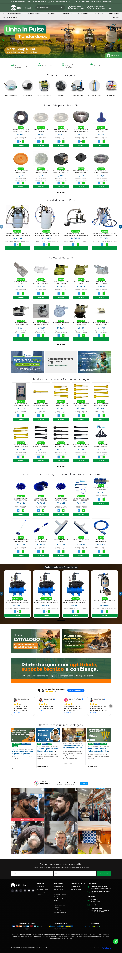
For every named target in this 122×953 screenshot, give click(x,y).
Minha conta (40, 886)
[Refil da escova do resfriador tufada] (61, 486)
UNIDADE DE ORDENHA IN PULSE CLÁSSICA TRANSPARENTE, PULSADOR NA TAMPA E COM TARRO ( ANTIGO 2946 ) (46, 235)
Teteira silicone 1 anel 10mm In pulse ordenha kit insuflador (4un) (20, 446)
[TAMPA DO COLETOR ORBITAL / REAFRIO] (101, 269)
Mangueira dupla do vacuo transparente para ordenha (81, 131)
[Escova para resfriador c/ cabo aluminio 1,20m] (21, 527)
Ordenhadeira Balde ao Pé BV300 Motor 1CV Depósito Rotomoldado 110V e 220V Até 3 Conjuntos (75, 602)
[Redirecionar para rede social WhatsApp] (74, 1)
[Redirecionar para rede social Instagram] (69, 1)
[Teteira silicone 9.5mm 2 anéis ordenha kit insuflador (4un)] (81, 391)
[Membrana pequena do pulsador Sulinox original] (21, 159)
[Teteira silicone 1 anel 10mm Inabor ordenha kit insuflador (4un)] (41, 391)
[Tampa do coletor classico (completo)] (21, 311)
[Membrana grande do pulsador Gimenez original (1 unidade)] (41, 159)
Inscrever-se (103, 873)
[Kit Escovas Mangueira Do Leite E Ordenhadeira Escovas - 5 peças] (81, 486)
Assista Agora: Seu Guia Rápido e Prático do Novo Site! (47, 751)
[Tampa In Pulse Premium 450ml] (81, 269)
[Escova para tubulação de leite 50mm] (101, 481)
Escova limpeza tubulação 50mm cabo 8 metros (101, 541)
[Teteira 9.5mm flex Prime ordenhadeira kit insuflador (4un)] (61, 433)
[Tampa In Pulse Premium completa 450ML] (61, 269)
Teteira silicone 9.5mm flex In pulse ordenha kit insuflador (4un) (61, 405)
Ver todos (61, 192)
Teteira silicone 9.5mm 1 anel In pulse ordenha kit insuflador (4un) (101, 405)
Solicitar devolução (76, 889)
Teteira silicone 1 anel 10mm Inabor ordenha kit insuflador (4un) (41, 405)
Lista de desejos (41, 892)
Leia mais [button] (16, 712)
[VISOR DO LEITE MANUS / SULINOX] (21, 269)
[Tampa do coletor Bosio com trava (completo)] (41, 311)
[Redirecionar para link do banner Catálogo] (35, 641)
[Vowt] (102, 947)
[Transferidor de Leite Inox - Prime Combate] (105, 584)
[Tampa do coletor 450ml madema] (61, 311)
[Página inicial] (21, 7)
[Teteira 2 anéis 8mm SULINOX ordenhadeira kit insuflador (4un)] (101, 433)
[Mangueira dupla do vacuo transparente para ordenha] (81, 117)
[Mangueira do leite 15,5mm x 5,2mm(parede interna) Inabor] (101, 159)
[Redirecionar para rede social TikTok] (71, 1)
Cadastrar (100, 8)
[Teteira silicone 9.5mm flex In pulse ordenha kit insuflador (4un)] (61, 391)
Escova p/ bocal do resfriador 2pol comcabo (41, 541)
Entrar (92, 8)
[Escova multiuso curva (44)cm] (81, 527)
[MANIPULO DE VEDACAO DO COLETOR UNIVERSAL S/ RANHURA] (81, 159)
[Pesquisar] (62, 7)
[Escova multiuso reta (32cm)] (61, 527)
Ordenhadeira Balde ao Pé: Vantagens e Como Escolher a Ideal (73, 748)
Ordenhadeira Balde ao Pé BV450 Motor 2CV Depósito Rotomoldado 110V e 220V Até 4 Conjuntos (46, 602)
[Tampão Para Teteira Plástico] (101, 117)
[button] (3, 39)
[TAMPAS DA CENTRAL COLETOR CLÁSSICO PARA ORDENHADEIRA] (41, 269)
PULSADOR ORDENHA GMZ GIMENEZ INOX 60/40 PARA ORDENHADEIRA (61, 172)
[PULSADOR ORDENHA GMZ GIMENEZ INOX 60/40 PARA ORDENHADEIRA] (61, 159)
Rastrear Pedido (58, 889)
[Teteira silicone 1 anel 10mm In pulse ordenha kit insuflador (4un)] (21, 433)
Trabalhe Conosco (59, 903)
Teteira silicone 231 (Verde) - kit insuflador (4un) (21, 405)
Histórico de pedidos (42, 889)
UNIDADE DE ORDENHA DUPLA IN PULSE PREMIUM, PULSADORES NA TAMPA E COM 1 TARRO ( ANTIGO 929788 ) (17, 235)
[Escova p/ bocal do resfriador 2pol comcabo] (41, 527)
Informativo (40, 894)
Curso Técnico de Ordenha (58, 899)
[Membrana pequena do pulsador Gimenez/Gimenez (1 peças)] (41, 117)
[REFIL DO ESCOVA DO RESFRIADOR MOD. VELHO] (41, 486)
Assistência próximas (60, 910)
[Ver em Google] (15, 700)
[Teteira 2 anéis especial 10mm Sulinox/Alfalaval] (81, 433)
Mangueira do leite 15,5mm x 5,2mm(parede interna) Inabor (101, 172)
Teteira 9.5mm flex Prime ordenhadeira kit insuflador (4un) (61, 446)
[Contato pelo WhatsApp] (115, 941)
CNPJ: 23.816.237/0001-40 (42, 947)
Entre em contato (75, 886)
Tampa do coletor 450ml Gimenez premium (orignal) (101, 324)
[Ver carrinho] (110, 7)
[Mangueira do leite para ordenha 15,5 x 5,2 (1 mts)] (21, 117)
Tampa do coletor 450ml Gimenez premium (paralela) (81, 324)
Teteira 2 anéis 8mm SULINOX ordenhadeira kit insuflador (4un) (101, 446)
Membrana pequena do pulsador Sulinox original (21, 172)
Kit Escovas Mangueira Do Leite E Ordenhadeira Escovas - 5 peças (81, 500)
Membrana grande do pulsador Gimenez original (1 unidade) (41, 172)
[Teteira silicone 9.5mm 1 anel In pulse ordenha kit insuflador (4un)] (101, 391)
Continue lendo (16, 768)
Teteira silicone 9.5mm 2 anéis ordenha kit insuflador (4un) (81, 405)
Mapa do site (74, 892)
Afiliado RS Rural (58, 892)
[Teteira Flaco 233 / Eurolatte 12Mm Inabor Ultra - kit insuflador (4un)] (41, 433)
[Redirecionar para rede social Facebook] (79, 1)
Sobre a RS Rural (58, 886)
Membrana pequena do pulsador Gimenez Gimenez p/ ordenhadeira (61, 131)
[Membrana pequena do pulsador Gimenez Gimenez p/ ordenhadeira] (61, 117)
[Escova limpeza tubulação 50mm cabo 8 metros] (101, 527)
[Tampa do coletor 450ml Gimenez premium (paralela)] (81, 311)
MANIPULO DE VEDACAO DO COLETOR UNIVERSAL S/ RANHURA (81, 172)
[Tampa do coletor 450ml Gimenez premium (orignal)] (101, 311)
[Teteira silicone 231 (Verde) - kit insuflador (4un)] (21, 391)
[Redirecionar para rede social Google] (66, 1)
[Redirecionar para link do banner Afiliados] (94, 361)
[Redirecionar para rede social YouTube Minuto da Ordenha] (76, 1)
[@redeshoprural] (36, 783)
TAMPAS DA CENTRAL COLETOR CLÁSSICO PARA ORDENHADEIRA (40, 283)
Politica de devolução (60, 912)
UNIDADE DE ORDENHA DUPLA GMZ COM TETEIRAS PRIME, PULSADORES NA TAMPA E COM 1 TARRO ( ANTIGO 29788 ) (104, 235)
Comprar (20, 145)
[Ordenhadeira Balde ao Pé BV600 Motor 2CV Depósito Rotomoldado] (17, 584)
